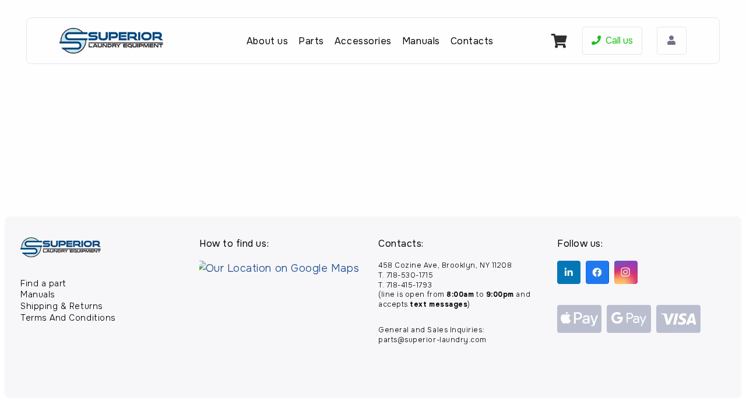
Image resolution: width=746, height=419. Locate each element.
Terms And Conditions (68, 318)
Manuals (37, 294)
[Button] (672, 41)
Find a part (43, 283)
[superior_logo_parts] (111, 41)
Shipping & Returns (61, 306)
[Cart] (559, 41)
